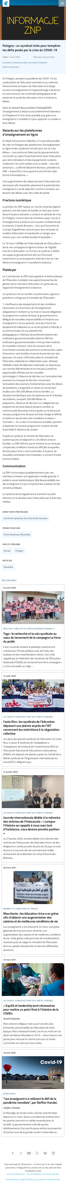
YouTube (29, 1153)
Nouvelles (8, 566)
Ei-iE (4, 4)
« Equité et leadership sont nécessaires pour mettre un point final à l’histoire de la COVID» (33, 1001)
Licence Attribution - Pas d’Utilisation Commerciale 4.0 (33, 1173)
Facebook (13, 1153)
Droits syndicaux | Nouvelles (17, 534)
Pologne (19, 550)
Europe (7, 550)
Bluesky (45, 1153)
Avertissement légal (15, 1179)
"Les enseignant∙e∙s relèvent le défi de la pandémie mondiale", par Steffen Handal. (33, 1092)
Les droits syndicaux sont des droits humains (25, 518)
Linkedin (53, 1153)
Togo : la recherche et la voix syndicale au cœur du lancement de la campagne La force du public (33, 627)
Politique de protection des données (43, 1179)
